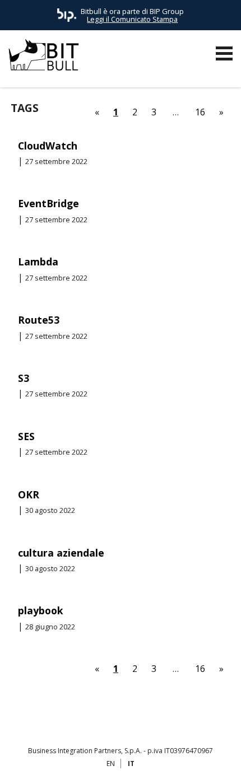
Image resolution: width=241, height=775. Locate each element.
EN (110, 763)
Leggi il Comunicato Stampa (132, 19)
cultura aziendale (61, 552)
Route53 (38, 319)
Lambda (38, 261)
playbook (40, 610)
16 (200, 112)
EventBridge (48, 203)
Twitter (131, 723)
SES (26, 436)
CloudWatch (47, 145)
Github (88, 723)
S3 (23, 378)
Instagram (152, 723)
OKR (28, 494)
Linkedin (110, 723)
